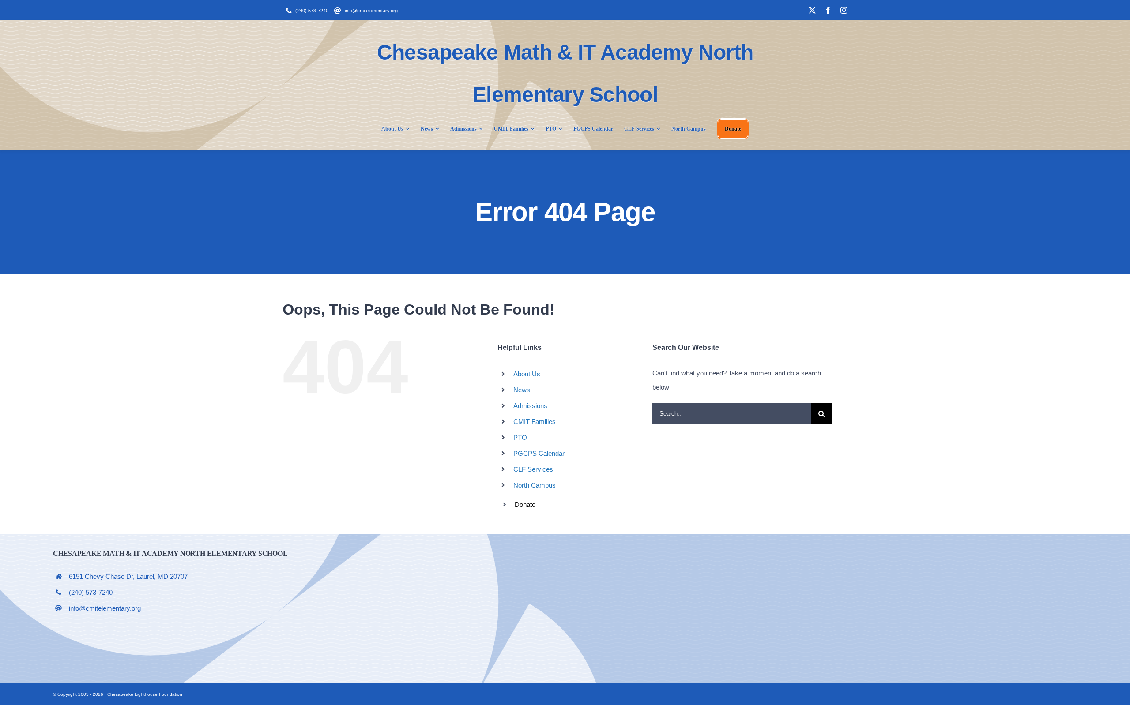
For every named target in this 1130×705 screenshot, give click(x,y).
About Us (526, 374)
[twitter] (812, 10)
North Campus (534, 485)
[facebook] (828, 10)
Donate (525, 504)
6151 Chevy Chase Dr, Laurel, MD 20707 (128, 576)
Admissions (530, 405)
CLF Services (533, 469)
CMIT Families (534, 421)
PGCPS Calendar (539, 453)
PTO (520, 437)
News (521, 390)
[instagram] (844, 10)
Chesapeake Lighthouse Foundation (144, 694)
